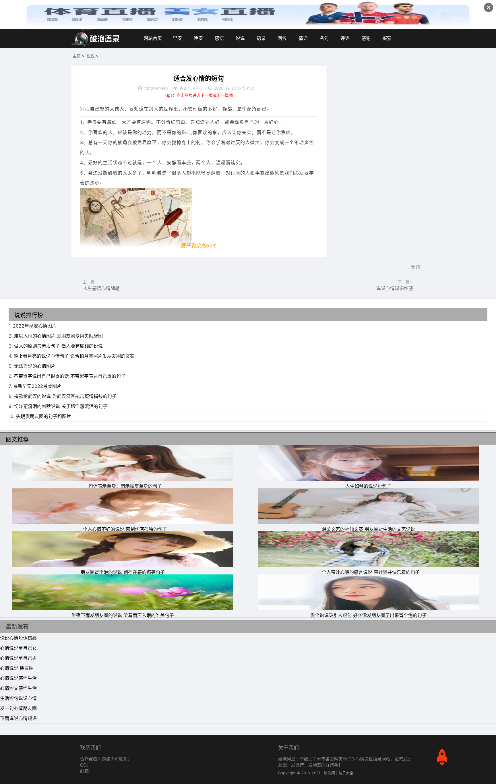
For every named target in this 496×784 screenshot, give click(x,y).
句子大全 (345, 773)
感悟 (219, 38)
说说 (240, 38)
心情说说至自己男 (18, 658)
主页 (77, 55)
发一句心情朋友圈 (18, 708)
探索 (387, 38)
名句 (324, 38)
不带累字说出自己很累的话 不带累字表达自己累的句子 (69, 376)
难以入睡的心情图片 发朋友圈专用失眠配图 (58, 336)
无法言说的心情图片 (34, 366)
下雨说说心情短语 (18, 718)
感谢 (366, 38)
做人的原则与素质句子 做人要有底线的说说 (58, 346)
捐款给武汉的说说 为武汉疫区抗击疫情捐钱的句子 (65, 396)
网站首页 (153, 38)
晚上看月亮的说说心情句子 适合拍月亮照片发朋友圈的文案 (74, 356)
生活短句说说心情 (18, 698)
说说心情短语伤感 (394, 288)
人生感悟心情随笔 (101, 288)
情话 (303, 38)
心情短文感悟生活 (18, 688)
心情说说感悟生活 (18, 678)
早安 (177, 38)
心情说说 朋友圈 (17, 668)
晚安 (198, 38)
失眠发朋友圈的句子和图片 (43, 416)
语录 (261, 38)
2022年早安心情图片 (35, 326)
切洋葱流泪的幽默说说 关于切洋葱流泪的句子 (60, 406)
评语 (345, 38)
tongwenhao (156, 88)
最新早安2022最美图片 (37, 386)
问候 (282, 38)
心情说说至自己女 (18, 648)
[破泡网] (95, 38)
